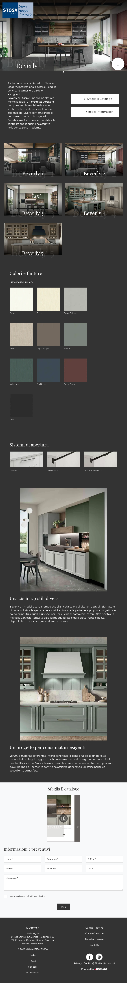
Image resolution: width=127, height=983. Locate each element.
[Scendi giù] (118, 63)
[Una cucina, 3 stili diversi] (63, 539)
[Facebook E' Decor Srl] (89, 957)
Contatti (94, 945)
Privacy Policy (38, 896)
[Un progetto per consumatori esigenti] (63, 688)
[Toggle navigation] (120, 10)
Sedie (33, 955)
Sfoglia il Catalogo (99, 99)
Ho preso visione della (27, 896)
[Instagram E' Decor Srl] (99, 957)
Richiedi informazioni (99, 112)
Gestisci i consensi (105, 963)
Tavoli (33, 961)
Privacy (78, 963)
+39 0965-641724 (34, 943)
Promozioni (32, 972)
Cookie (87, 963)
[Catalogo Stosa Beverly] (63, 818)
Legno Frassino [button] (21, 282)
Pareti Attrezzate (94, 939)
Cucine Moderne (94, 927)
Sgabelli (32, 966)
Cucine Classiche (94, 933)
